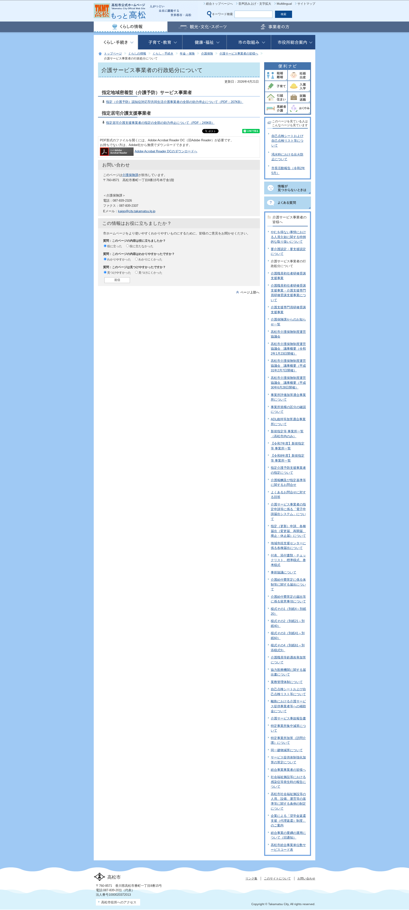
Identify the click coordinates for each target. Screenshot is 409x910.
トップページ (113, 53)
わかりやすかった (119, 259)
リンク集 (251, 878)
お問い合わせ (306, 878)
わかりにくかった (150, 259)
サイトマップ (306, 3)
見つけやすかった (119, 272)
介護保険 (207, 53)
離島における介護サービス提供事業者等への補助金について (288, 706)
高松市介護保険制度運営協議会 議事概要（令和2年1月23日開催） (288, 348)
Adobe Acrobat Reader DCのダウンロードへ (166, 151)
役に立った (114, 246)
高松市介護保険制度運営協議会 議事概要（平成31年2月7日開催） (288, 365)
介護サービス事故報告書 (288, 718)
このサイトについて (277, 878)
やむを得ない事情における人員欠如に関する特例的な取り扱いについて (288, 236)
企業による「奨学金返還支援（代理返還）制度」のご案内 (288, 820)
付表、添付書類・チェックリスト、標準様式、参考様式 (288, 560)
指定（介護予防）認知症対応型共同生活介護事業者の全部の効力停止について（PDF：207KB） (174, 102)
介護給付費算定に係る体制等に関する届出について (288, 584)
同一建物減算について (287, 750)
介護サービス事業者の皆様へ (238, 53)
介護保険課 (130, 175)
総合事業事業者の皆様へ (288, 769)
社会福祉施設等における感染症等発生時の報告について (288, 781)
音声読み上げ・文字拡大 (254, 3)
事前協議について (283, 572)
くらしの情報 (137, 53)
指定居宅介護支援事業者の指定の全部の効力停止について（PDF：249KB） (160, 122)
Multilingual (284, 3)
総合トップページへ (219, 3)
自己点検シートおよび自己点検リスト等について (287, 140)
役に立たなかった (141, 246)
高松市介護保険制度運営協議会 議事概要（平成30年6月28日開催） (288, 382)
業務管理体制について (287, 682)
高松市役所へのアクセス (118, 902)
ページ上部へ (249, 292)
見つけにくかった (150, 272)
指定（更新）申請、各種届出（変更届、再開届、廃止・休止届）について (288, 530)
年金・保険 (187, 53)
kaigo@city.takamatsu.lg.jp (136, 211)
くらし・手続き (163, 53)
